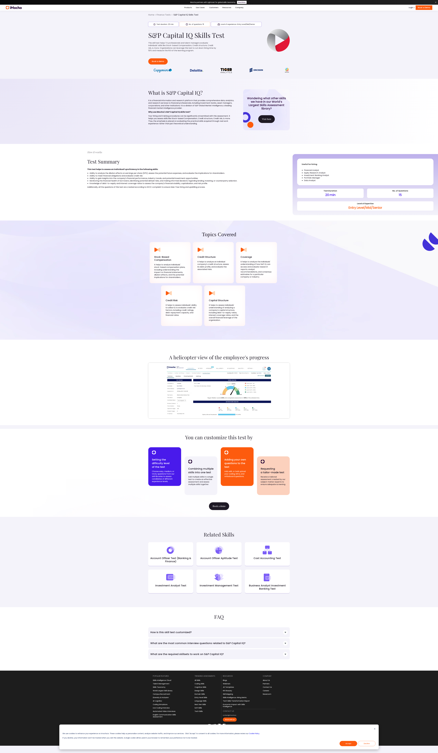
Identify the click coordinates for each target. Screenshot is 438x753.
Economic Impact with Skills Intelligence (234, 705)
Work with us (230, 719)
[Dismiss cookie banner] (374, 729)
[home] (14, 7)
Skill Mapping (228, 694)
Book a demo (158, 61)
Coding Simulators (160, 704)
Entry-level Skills (201, 697)
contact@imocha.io (229, 715)
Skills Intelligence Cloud (162, 680)
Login (411, 7)
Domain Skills (200, 694)
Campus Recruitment (161, 694)
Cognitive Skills (200, 687)
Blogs (225, 680)
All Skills (197, 680)
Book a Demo (424, 7)
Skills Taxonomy (159, 687)
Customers (213, 7)
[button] (188, 8)
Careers (266, 691)
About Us (266, 680)
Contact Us (267, 687)
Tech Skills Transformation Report (236, 701)
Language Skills (200, 701)
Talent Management (161, 684)
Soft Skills (198, 708)
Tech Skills (199, 711)
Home (151, 15)
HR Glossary (227, 691)
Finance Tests (164, 15)
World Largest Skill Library (162, 691)
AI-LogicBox (157, 701)
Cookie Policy (254, 733)
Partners (266, 684)
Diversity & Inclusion (161, 697)
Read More (241, 2)
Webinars (226, 684)
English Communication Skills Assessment (164, 716)
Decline (367, 743)
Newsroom (267, 694)
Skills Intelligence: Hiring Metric (235, 697)
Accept (348, 743)
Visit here (266, 119)
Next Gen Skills (200, 704)
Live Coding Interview (161, 708)
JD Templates (228, 687)
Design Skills (199, 691)
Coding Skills (199, 684)
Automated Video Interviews (164, 711)
